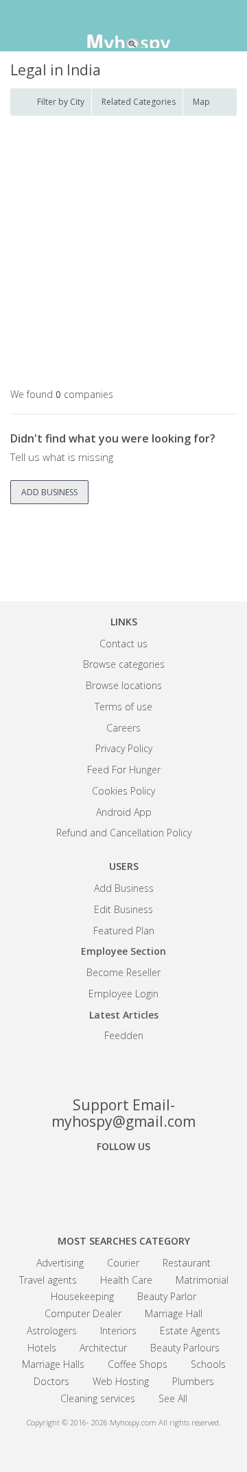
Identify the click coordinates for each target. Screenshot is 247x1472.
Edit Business (123, 909)
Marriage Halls (53, 1364)
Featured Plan (123, 930)
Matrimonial (202, 1279)
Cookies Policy (123, 790)
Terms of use (123, 706)
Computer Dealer (83, 1313)
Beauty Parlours (185, 1347)
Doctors (51, 1381)
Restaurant (187, 1262)
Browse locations (124, 685)
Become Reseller (123, 972)
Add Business (124, 888)
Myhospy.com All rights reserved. (165, 1422)
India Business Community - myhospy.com (123, 27)
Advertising (60, 1262)
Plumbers (193, 1381)
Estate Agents (190, 1330)
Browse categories (124, 664)
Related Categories (139, 102)
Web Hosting (121, 1381)
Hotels (41, 1347)
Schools (208, 1364)
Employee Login (123, 993)
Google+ (123, 1184)
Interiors (118, 1330)
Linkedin (171, 1184)
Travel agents (48, 1279)
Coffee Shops (137, 1364)
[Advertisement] (123, 252)
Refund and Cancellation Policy (123, 832)
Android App (124, 812)
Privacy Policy (123, 748)
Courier (123, 1262)
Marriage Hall (173, 1313)
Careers (123, 727)
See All (172, 1398)
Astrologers (52, 1330)
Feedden (123, 1035)
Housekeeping (82, 1296)
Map (201, 102)
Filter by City (60, 102)
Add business (49, 492)
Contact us (123, 643)
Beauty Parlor (166, 1296)
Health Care (126, 1279)
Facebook (75, 1184)
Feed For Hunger (124, 769)
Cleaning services (97, 1398)
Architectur (103, 1347)
